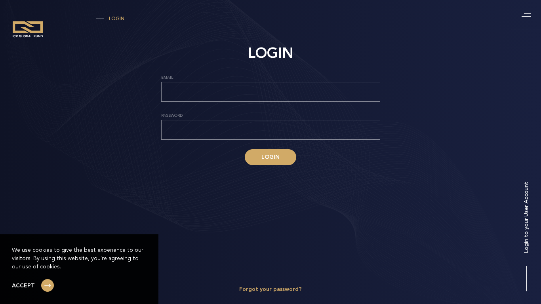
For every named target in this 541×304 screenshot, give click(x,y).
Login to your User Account (526, 217)
